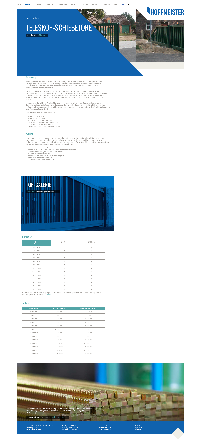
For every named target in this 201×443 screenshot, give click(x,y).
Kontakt (94, 4)
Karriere (73, 4)
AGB (115, 4)
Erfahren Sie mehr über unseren (46, 417)
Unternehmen (62, 4)
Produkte (28, 4)
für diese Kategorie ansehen (41, 192)
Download (84, 4)
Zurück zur (38, 35)
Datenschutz (139, 429)
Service (38, 4)
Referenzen (49, 4)
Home (19, 4)
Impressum (106, 4)
